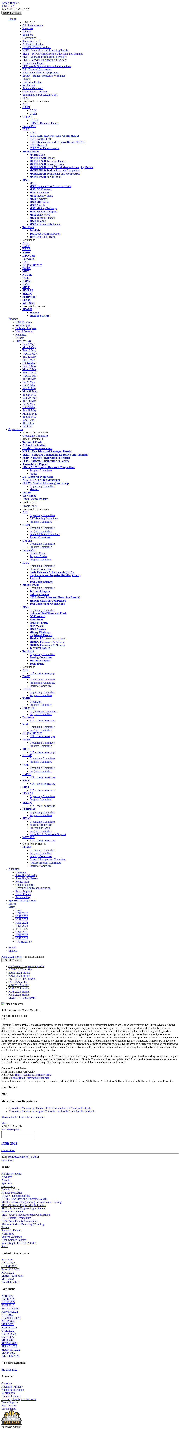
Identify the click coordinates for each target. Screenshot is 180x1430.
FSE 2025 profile (18, 982)
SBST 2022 (8, 1340)
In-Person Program (25, 328)
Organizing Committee (35, 435)
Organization (15, 429)
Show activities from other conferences (22, 1117)
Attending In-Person (26, 878)
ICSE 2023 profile (18, 985)
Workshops (28, 85)
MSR (33, 183)
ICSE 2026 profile (18, 994)
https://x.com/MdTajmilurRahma (33, 1074)
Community (29, 37)
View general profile (11, 1129)
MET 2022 (7, 1324)
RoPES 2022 (8, 1333)
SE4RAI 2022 (9, 1343)
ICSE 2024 (21, 922)
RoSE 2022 (7, 1336)
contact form (8, 1150)
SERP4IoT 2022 (10, 1349)
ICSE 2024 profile (18, 988)
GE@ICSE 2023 (10, 1318)
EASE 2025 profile (19, 975)
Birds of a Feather (32, 82)
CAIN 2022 (8, 1263)
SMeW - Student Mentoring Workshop (44, 75)
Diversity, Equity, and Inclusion (32, 887)
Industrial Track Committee (45, 534)
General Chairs (38, 553)
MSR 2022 (7, 1278)
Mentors (34, 489)
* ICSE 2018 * (23, 941)
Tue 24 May (29, 394)
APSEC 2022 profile (20, 969)
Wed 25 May (29, 397)
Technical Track (31, 40)
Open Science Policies (34, 91)
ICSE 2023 (21, 925)
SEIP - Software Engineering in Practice (44, 56)
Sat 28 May (28, 407)
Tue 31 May (29, 416)
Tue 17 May (29, 372)
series (18, 956)
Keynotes (27, 28)
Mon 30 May (29, 413)
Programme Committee (42, 682)
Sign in (12, 947)
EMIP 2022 (7, 1305)
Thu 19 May (29, 378)
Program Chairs (38, 556)
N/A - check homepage (42, 673)
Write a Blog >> (10, 2)
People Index (29, 505)
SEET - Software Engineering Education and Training (52, 53)
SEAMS (34, 312)
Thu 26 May (29, 400)
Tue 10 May (29, 350)
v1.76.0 (34, 1156)
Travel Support (23, 891)
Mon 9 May (29, 347)
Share (4, 1123)
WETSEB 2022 (10, 1355)
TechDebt (35, 230)
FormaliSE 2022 (10, 1269)
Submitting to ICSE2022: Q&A (40, 94)
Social (25, 97)
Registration (22, 881)
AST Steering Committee (44, 518)
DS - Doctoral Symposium (37, 69)
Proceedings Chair (40, 827)
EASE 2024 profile (19, 972)
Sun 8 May (28, 344)
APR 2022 (7, 1295)
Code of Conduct (25, 884)
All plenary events (32, 25)
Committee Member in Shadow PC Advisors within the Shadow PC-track (50, 1108)
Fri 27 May (28, 404)
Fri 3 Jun (27, 426)
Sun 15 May (29, 366)
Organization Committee (43, 711)
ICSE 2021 (21, 932)
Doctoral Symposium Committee (48, 859)
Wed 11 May (29, 353)
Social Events (23, 894)
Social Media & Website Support (48, 834)
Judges (33, 473)
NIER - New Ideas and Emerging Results (45, 50)
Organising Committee (42, 742)
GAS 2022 (7, 1314)
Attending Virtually (26, 875)
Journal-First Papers (33, 63)
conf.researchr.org (18, 1156)
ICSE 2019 (21, 938)
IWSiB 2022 (8, 1321)
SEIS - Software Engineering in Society (44, 59)
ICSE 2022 (7, 956)
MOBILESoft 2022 (12, 1275)
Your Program (23, 325)
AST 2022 (7, 1259)
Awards (26, 31)
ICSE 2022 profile (12, 960)
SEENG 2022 (9, 1346)
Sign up (12, 950)
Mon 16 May (29, 369)
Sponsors (27, 34)
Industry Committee (41, 856)
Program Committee (41, 470)
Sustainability (22, 897)
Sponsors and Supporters (22, 900)
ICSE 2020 (21, 935)
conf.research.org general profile (26, 966)
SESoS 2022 (8, 1352)
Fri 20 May (28, 381)
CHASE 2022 (9, 1266)
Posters (26, 78)
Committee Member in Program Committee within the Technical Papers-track (52, 1111)
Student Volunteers (32, 88)
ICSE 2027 (21, 913)
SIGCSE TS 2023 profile (22, 997)
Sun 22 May (29, 388)
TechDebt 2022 (10, 1282)
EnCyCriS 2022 (10, 1308)
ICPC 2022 (7, 1272)
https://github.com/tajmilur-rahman (30, 1077)
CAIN (33, 110)
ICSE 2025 (21, 919)
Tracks (12, 18)
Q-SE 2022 (7, 1330)
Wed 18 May (29, 375)
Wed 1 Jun (28, 419)
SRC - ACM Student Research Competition (46, 66)
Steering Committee (41, 568)
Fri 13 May (28, 359)
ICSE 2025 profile (18, 991)
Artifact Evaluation (33, 44)
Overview (21, 872)
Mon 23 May (29, 391)
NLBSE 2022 (9, 1327)
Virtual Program (24, 331)
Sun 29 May (29, 410)
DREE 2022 (8, 1302)
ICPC (33, 132)
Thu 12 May (29, 356)
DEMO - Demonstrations (36, 47)
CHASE (34, 119)
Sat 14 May (28, 363)
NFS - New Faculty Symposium (40, 72)
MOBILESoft (37, 154)
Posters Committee (40, 537)
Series (18, 909)
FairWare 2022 (9, 1311)
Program (13, 318)
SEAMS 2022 (9, 1369)
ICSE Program (23, 321)
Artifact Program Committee (45, 862)
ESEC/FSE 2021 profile (21, 978)
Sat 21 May (28, 385)
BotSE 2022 (8, 1299)
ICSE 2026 (21, 916)
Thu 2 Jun (28, 423)
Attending (14, 868)
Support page (7, 1160)
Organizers (36, 701)
